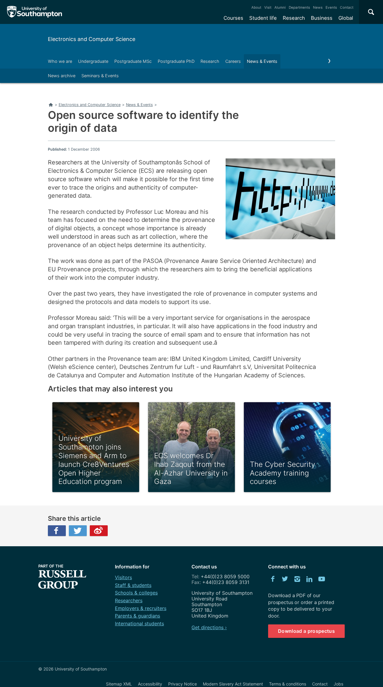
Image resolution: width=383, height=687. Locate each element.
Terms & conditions (287, 683)
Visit (267, 7)
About (256, 7)
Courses (233, 18)
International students (139, 624)
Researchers (128, 600)
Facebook (57, 530)
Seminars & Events (100, 75)
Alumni (280, 7)
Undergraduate (93, 61)
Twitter (78, 530)
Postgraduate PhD (176, 61)
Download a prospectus (306, 631)
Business (321, 18)
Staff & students (133, 585)
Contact (346, 7)
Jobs (338, 683)
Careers (233, 61)
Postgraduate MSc (133, 61)
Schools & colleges (136, 593)
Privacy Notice (182, 683)
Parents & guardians (137, 616)
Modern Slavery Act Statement (233, 683)
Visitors (123, 577)
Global (345, 18)
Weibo (99, 530)
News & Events (262, 61)
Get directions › (209, 627)
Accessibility (150, 683)
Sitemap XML (119, 683)
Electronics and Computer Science (91, 39)
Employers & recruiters (140, 608)
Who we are (60, 61)
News (318, 7)
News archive (61, 75)
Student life (263, 18)
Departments (299, 7)
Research (294, 18)
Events (331, 7)
